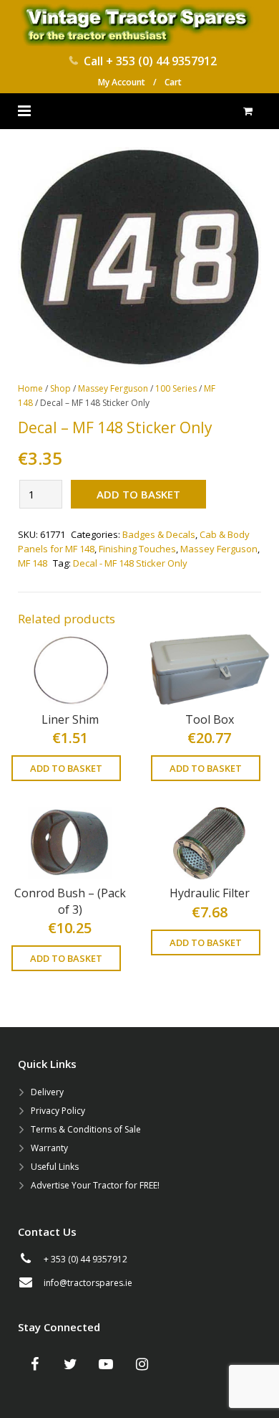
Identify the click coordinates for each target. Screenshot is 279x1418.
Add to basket (138, 494)
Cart (173, 82)
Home (30, 388)
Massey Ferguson (113, 388)
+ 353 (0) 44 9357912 (161, 61)
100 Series (176, 388)
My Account (121, 82)
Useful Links (55, 1167)
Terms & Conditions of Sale (86, 1129)
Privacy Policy (58, 1111)
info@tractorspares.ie (88, 1283)
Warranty (49, 1148)
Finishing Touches (137, 548)
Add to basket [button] (66, 768)
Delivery (47, 1092)
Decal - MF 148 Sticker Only (130, 563)
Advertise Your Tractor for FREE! (95, 1185)
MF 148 (32, 563)
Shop (60, 388)
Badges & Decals (158, 534)
